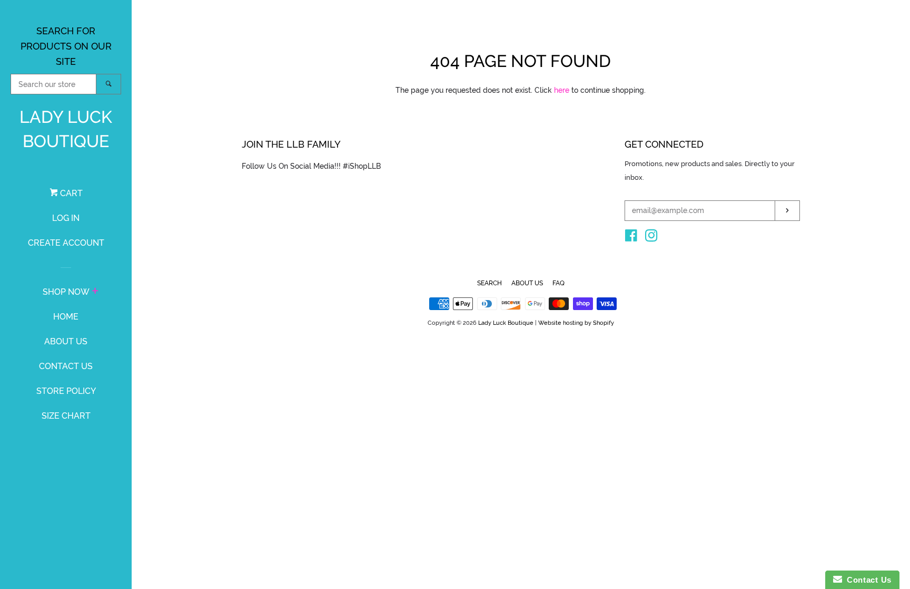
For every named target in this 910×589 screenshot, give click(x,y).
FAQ (558, 283)
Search (489, 283)
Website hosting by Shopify (576, 322)
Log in (66, 218)
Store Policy (66, 391)
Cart (70, 193)
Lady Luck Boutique (65, 129)
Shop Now (66, 292)
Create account (66, 243)
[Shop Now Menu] (95, 292)
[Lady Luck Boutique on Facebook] (631, 238)
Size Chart (66, 416)
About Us (65, 341)
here (561, 90)
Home (65, 317)
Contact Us (66, 366)
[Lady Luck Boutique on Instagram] (651, 238)
